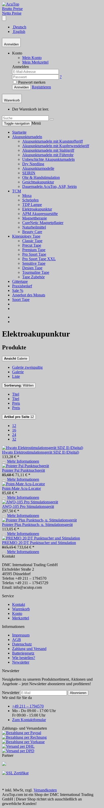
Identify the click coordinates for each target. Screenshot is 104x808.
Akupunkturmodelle (38, 168)
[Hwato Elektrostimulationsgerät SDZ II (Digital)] (42, 448)
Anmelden (21, 87)
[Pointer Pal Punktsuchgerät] (25, 466)
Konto (17, 613)
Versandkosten (45, 790)
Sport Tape (21, 299)
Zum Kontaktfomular (29, 720)
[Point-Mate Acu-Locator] (23, 484)
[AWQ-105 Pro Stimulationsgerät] (30, 502)
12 (19, 417)
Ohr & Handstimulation (41, 177)
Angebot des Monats (28, 295)
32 (14, 439)
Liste (16, 376)
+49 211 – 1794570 (28, 706)
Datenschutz (22, 644)
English (18, 31)
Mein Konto (32, 58)
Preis (16, 403)
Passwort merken (31, 82)
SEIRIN (28, 173)
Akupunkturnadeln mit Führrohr (47, 155)
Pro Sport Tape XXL (39, 259)
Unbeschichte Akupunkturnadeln (48, 159)
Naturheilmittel (34, 227)
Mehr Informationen (23, 461)
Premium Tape (33, 250)
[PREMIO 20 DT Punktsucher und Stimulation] (41, 538)
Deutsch (19, 27)
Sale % (17, 290)
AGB (16, 639)
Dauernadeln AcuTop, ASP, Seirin (49, 186)
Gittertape (20, 281)
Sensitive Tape (33, 263)
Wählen (19, 385)
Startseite (19, 132)
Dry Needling (33, 164)
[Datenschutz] (15, 773)
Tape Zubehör (33, 277)
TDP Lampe (32, 204)
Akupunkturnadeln (27, 137)
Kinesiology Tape (26, 236)
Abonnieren (78, 693)
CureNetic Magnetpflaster (42, 223)
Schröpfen (30, 200)
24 (14, 435)
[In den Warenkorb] (4, 462)
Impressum (21, 635)
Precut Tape (31, 245)
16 (14, 430)
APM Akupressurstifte (40, 213)
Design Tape (32, 268)
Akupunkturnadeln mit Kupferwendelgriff (55, 146)
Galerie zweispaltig (27, 367)
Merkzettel (20, 618)
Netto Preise (11, 13)
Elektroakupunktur (37, 209)
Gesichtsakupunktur (38, 182)
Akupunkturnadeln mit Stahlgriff (48, 150)
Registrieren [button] (41, 87)
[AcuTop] (10, 4)
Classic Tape (32, 241)
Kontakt (18, 604)
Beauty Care (32, 232)
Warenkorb (21, 609)
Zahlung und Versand (29, 649)
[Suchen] (52, 119)
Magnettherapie (34, 218)
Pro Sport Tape (34, 254)
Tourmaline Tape (35, 272)
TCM (16, 191)
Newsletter (20, 662)
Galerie (15, 358)
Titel (15, 394)
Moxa (27, 195)
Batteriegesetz (23, 653)
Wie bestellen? (23, 658)
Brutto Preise (12, 9)
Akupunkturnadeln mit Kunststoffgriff (52, 141)
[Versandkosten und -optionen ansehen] (52, 742)
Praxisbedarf (22, 286)
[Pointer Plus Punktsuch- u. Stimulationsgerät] (39, 520)
